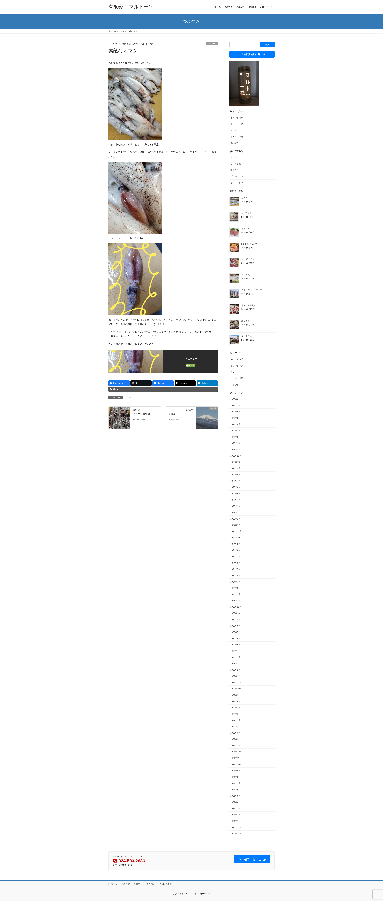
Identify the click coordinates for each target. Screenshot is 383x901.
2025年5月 (235, 493)
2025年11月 (235, 456)
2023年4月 (235, 651)
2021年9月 (235, 771)
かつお (233, 157)
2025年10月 (236, 462)
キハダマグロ (236, 182)
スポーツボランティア (251, 290)
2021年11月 (235, 758)
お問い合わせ (165, 884)
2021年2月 (235, 814)
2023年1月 (235, 670)
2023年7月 (235, 632)
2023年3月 (235, 657)
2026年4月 (235, 424)
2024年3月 (235, 582)
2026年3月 (235, 430)
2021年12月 (236, 752)
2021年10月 (236, 764)
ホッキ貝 (245, 321)
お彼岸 (171, 414)
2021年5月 (235, 796)
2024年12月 (236, 525)
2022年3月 (235, 733)
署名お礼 (245, 275)
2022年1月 (235, 745)
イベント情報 (236, 117)
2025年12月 (236, 449)
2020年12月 (236, 827)
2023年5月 (235, 645)
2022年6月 (235, 714)
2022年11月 (235, 682)
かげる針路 (235, 164)
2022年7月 (235, 708)
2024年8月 (235, 550)
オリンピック (236, 124)
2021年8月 (235, 777)
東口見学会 (246, 336)
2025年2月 (235, 512)
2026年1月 (235, 443)
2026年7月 (235, 405)
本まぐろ (234, 170)
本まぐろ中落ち (248, 305)
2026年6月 (235, 411)
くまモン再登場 (141, 414)
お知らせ (234, 130)
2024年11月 (235, 531)
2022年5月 (235, 720)
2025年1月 (235, 519)
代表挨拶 (125, 884)
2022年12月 (236, 676)
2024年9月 (235, 544)
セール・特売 (236, 136)
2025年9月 (235, 468)
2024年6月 (235, 563)
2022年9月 (235, 695)
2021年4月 (235, 802)
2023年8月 (235, 626)
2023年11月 (235, 607)
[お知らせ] (119, 417)
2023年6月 (235, 638)
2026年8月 (235, 399)
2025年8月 (235, 474)
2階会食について (238, 176)
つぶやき (212, 43)
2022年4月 (235, 726)
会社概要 (151, 884)
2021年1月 (235, 821)
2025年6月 (235, 487)
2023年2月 (235, 663)
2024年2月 (235, 588)
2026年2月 (235, 437)
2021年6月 (235, 789)
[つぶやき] (207, 417)
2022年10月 (236, 689)
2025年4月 (235, 500)
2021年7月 (235, 783)
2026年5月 (235, 418)
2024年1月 (235, 594)
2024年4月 (235, 575)
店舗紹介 (138, 884)
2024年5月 (235, 569)
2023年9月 (235, 619)
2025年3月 (235, 506)
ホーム (114, 884)
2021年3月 (235, 808)
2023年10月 (236, 613)
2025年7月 (235, 481)
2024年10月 (236, 537)
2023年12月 (236, 600)
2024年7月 (235, 556)
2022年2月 (235, 739)
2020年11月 (235, 833)
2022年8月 (235, 701)
